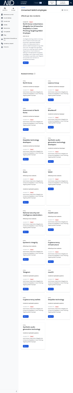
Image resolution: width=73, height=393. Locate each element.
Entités (23, 7)
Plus (25, 62)
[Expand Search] (70, 2)
